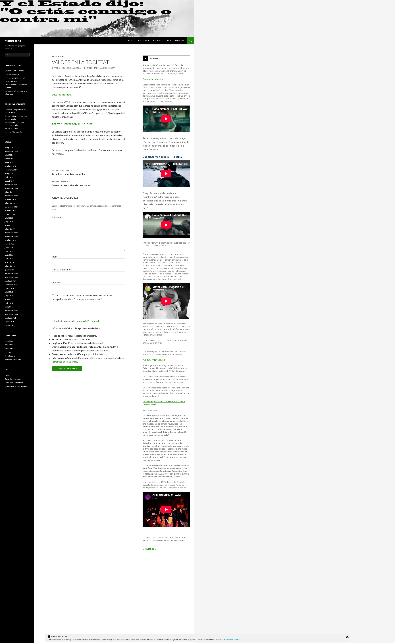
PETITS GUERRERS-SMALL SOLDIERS (73, 124)
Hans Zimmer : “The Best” (154, 243)
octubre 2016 (10, 240)
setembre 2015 (11, 284)
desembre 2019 (11, 184)
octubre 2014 (10, 318)
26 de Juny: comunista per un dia (68, 172)
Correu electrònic (62, 269)
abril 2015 (9, 303)
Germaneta (17, 132)
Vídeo (57, 68)
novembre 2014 (11, 314)
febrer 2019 (10, 192)
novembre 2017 (11, 207)
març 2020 (9, 181)
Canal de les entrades (13, 379)
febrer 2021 (10, 159)
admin (89, 68)
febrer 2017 (10, 229)
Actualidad (9, 341)
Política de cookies (232, 639)
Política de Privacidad (65, 361)
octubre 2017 (10, 210)
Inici (130, 41)
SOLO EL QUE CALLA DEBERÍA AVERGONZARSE (14, 125)
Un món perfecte (12, 74)
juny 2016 (9, 251)
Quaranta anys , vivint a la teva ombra (71, 183)
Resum (154, 58)
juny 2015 (9, 296)
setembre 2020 (11, 170)
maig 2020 (9, 173)
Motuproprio (13, 40)
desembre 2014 (11, 310)
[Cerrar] (347, 637)
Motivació (9, 348)
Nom (55, 256)
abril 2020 (9, 177)
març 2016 (9, 262)
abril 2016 (9, 258)
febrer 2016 (10, 266)
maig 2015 (9, 299)
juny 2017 (9, 221)
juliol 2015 (9, 292)
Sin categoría (10, 356)
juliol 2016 (9, 247)
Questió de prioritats (153, 79)
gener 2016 (9, 270)
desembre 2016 (11, 233)
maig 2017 (9, 225)
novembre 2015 (11, 277)
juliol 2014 (9, 325)
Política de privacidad (175, 41)
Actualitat (58, 57)
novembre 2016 (11, 236)
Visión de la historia (13, 359)
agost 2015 (9, 288)
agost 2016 (9, 244)
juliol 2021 (9, 155)
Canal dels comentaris (14, 383)
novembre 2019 (11, 188)
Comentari (58, 216)
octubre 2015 (10, 281)
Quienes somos (142, 41)
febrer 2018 (10, 203)
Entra (7, 375)
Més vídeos (149, 549)
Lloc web (56, 282)
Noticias (157, 41)
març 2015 (9, 307)
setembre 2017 (11, 214)
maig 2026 (9, 147)
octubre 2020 (10, 166)
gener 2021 (9, 162)
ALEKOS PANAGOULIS (154, 360)
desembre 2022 (11, 151)
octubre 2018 (10, 199)
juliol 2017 (9, 218)
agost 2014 (9, 321)
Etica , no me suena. (62, 94)
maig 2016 (9, 255)
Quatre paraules (151, 340)
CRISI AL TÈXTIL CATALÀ (14, 71)
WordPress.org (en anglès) (16, 386)
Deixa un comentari (106, 68)
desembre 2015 (11, 273)
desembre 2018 (11, 196)
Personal (8, 352)
